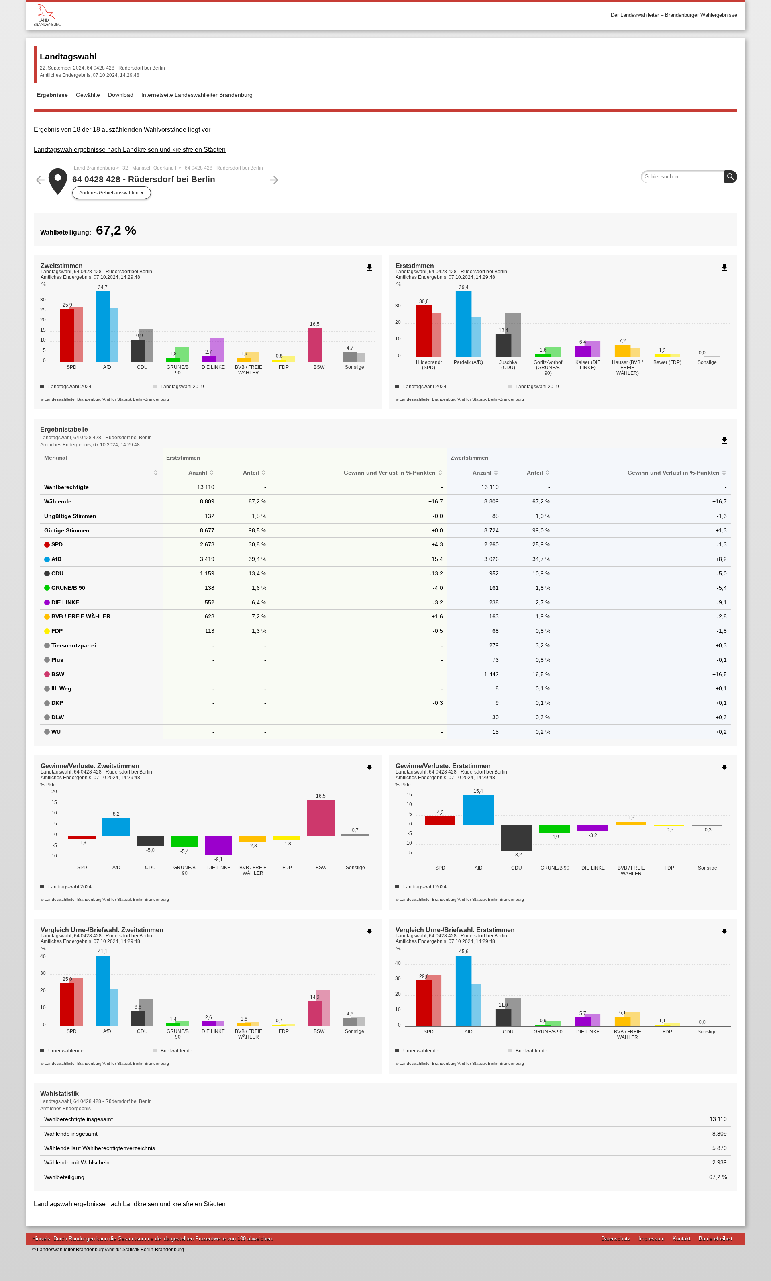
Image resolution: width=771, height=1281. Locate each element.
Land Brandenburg (94, 168)
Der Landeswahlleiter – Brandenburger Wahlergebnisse (674, 15)
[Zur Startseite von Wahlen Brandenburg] (210, 15)
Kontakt (682, 1239)
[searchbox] (689, 176)
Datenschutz (615, 1239)
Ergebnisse (52, 95)
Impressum (651, 1239)
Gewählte (88, 95)
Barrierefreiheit (715, 1239)
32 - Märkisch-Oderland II (149, 168)
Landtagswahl (68, 56)
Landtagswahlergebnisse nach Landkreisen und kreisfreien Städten (130, 149)
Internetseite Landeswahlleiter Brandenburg (197, 95)
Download (120, 95)
